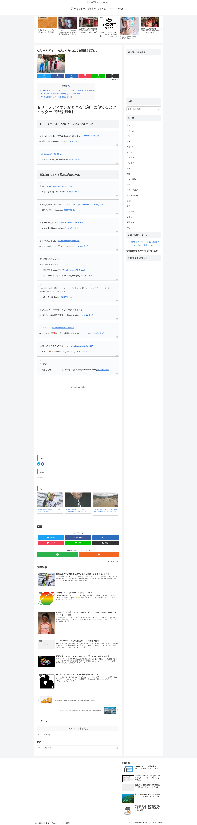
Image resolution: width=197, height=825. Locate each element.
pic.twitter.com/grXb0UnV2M (81, 346)
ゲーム (129, 142)
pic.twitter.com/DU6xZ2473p (94, 136)
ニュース (130, 158)
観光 (129, 206)
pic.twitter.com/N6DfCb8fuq (60, 186)
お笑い (129, 125)
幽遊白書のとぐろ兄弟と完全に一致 (56, 97)
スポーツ (130, 147)
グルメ (129, 136)
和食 (129, 174)
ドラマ (129, 152)
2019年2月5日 (74, 141)
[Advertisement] (78, 419)
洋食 (129, 185)
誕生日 (129, 217)
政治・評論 (131, 179)
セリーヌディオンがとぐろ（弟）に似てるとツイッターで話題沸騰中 (66, 91)
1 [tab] (95, 44)
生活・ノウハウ (133, 195)
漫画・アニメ (132, 190)
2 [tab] (98, 44)
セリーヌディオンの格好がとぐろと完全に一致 (60, 94)
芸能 (40, 526)
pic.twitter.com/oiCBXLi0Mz (63, 328)
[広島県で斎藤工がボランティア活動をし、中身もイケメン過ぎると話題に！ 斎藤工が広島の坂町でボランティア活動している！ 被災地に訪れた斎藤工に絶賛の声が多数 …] (105, 499)
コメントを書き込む (78, 728)
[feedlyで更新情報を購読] (57, 554)
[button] (117, 747)
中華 (129, 168)
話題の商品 (131, 212)
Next (161, 29)
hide (68, 86)
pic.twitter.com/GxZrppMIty (75, 270)
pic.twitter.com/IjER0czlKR (69, 241)
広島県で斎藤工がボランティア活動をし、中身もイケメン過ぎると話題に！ (105, 511)
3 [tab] (102, 44)
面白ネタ (130, 222)
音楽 (129, 228)
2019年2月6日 (74, 159)
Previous (36, 29)
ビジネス (130, 163)
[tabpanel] (47, 29)
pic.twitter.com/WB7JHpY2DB (70, 223)
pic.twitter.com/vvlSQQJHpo (51, 154)
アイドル (130, 131)
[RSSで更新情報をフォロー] (99, 554)
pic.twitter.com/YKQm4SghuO (90, 204)
